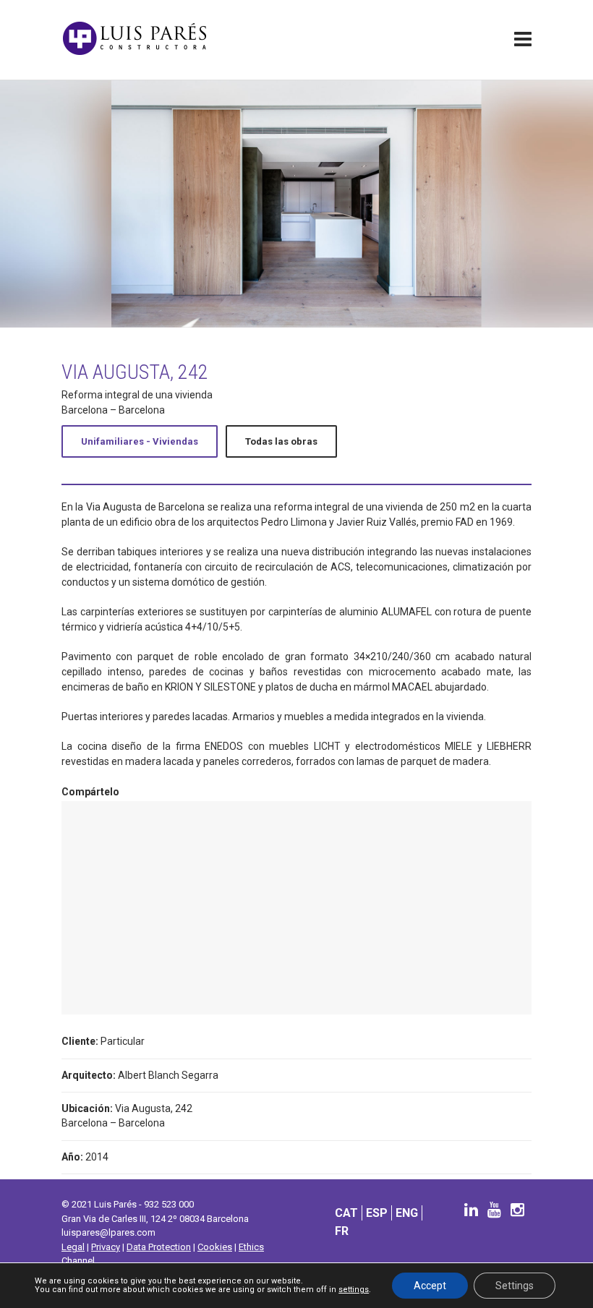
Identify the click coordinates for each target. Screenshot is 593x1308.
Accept (430, 1285)
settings (353, 1290)
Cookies (214, 1246)
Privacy (105, 1246)
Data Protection (159, 1246)
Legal (73, 1246)
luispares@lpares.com (108, 1232)
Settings (514, 1285)
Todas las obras (281, 441)
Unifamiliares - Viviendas (139, 441)
